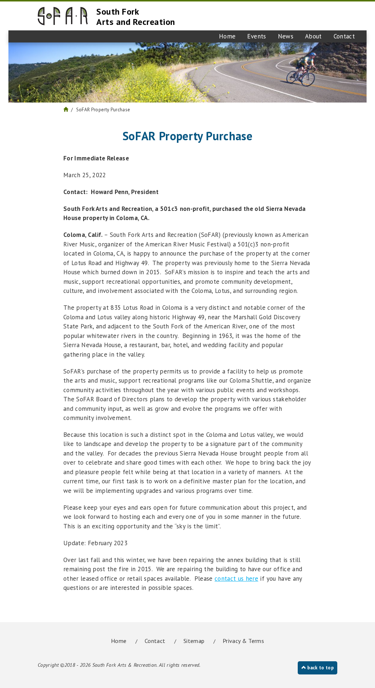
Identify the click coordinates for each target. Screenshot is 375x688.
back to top (320, 668)
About (313, 36)
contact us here (236, 578)
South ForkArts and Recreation (135, 16)
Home (227, 36)
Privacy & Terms (243, 640)
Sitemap (193, 640)
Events (256, 36)
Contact (344, 36)
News (285, 36)
